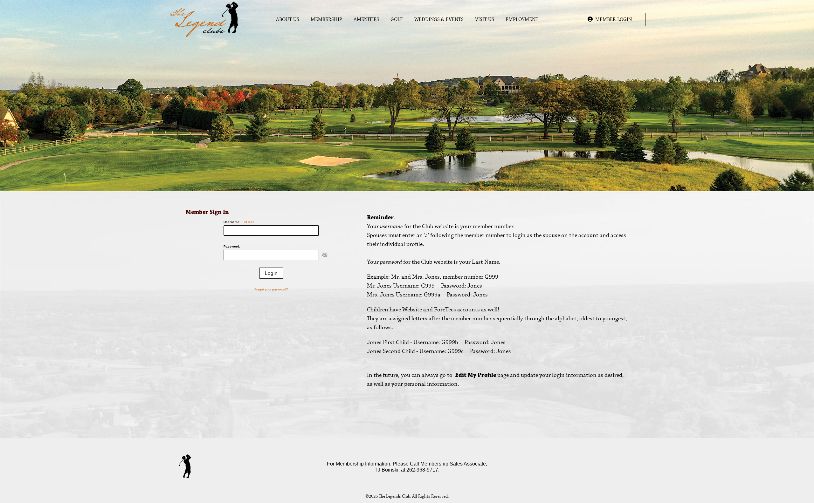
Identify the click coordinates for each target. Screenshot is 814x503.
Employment (522, 20)
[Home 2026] (204, 19)
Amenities (366, 20)
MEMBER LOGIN (612, 20)
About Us (287, 20)
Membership (326, 20)
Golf (396, 20)
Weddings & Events (439, 20)
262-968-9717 (422, 469)
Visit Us (484, 20)
